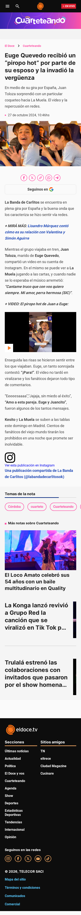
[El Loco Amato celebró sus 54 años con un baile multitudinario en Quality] (40, 550)
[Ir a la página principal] (40, 6)
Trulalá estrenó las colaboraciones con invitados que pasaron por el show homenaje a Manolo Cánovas (37, 677)
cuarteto (37, 507)
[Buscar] (17, 6)
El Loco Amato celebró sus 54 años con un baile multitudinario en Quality (37, 581)
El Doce (10, 45)
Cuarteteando (32, 45)
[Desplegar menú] (7, 6)
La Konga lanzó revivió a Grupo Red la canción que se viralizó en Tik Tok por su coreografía (37, 620)
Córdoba (14, 507)
